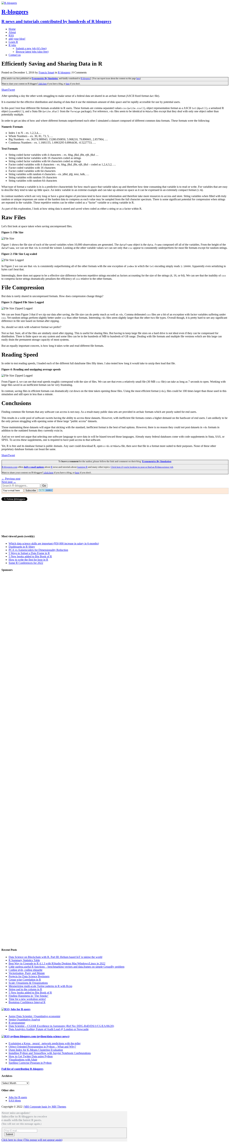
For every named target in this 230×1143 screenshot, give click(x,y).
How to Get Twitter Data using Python (31, 1056)
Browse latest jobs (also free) (32, 51)
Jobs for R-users (20, 1009)
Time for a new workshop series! (27, 999)
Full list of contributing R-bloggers (22, 1068)
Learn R (13, 41)
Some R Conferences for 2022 (26, 562)
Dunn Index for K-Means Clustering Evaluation (36, 1049)
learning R (82, 467)
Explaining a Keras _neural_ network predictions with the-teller (44, 1043)
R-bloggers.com (9, 467)
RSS (11, 35)
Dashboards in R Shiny (22, 546)
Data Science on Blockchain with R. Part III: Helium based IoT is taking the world (55, 957)
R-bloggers (85, 78)
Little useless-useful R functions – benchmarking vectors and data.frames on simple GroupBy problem (66, 966)
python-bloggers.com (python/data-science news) (39, 1036)
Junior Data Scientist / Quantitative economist (34, 1016)
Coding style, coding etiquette (25, 969)
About (12, 32)
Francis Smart (46, 72)
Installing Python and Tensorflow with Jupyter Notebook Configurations (50, 1053)
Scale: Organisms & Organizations (28, 982)
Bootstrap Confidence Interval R (27, 1002)
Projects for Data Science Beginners (29, 976)
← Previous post (10, 478)
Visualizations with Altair (23, 1059)
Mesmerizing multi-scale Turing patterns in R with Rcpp (40, 986)
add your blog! (17, 38)
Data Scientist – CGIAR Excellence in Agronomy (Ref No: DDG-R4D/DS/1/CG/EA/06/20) (61, 1025)
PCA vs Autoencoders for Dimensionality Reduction (38, 549)
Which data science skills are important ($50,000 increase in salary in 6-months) (54, 543)
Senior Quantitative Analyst (24, 1019)
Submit (9, 1134)
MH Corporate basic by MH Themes (45, 1106)
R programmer (17, 1022)
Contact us (15, 54)
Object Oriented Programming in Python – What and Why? (42, 1046)
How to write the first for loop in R (28, 559)
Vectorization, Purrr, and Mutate (27, 973)
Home (12, 29)
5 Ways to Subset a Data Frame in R (29, 553)
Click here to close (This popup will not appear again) (31, 1139)
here (138, 78)
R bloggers (64, 72)
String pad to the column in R (25, 989)
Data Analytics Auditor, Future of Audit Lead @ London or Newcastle (49, 1029)
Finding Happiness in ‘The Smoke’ (29, 995)
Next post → (8, 481)
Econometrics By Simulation (45, 78)
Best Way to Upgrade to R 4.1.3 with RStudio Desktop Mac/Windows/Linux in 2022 (57, 963)
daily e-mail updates (34, 467)
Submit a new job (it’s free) (31, 48)
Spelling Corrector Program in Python (30, 1062)
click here (42, 83)
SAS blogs (15, 1100)
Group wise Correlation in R (25, 979)
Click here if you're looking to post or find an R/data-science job (142, 467)
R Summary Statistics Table (24, 960)
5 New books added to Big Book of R (30, 556)
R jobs (12, 45)
